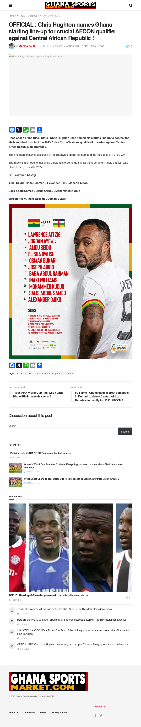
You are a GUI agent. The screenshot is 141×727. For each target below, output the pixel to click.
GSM (51, 696)
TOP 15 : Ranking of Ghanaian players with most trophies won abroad (49, 595)
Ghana (69, 373)
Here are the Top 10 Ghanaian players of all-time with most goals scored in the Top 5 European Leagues (71, 619)
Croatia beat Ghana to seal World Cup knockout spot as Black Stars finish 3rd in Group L (71, 478)
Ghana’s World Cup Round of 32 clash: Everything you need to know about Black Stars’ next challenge (73, 466)
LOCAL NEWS (97, 46)
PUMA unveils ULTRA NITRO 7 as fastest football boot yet (40, 453)
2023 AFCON (24, 373)
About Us (13, 712)
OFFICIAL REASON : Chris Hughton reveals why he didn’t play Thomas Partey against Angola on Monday (72, 644)
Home (11, 15)
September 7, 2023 (52, 46)
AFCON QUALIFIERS (50, 15)
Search (12, 425)
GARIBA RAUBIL (28, 46)
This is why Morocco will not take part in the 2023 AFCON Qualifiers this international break (64, 609)
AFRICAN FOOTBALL (27, 15)
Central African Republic (48, 373)
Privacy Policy (59, 712)
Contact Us (29, 712)
